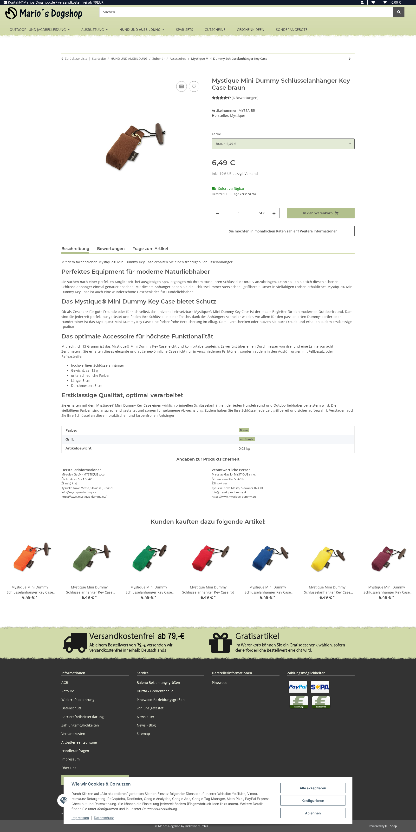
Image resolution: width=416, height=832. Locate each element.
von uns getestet (150, 708)
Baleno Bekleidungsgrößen (158, 682)
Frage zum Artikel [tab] (150, 248)
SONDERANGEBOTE (291, 29)
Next (404, 569)
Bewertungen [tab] (111, 248)
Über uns (68, 768)
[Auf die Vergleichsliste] (181, 86)
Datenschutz (104, 818)
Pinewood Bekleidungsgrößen (161, 699)
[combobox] (283, 144)
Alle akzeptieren (313, 788)
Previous (12, 569)
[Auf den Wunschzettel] (194, 86)
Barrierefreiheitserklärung (82, 716)
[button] (362, 2)
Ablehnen (313, 813)
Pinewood (220, 682)
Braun (244, 430)
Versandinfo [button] (248, 194)
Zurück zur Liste (76, 58)
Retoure (67, 691)
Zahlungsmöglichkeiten (80, 725)
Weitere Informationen (319, 231)
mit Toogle (247, 439)
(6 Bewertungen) (245, 97)
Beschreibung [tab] (75, 248)
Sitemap (143, 733)
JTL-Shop (391, 826)
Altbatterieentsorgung (79, 742)
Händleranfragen (75, 750)
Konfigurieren (313, 801)
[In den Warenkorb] (65, 74)
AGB (64, 682)
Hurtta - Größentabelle (155, 691)
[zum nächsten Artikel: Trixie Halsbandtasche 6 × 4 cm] (350, 58)
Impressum (80, 818)
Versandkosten (73, 733)
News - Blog (146, 725)
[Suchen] (398, 12)
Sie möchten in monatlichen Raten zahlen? (283, 231)
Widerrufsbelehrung (77, 699)
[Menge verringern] (217, 213)
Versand (251, 173)
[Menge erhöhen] (274, 213)
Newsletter (145, 716)
